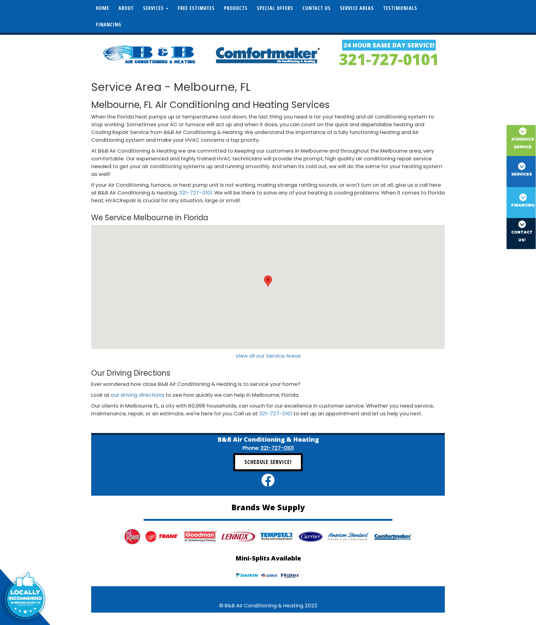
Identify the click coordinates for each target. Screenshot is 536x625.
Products (236, 8)
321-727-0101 (389, 59)
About (126, 8)
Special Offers (275, 8)
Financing (108, 24)
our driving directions (137, 395)
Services (154, 8)
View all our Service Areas (268, 355)
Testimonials (400, 8)
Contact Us (316, 8)
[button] (268, 281)
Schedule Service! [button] (268, 462)
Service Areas (357, 8)
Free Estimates (196, 8)
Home (102, 8)
